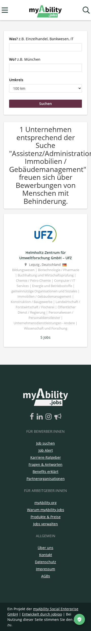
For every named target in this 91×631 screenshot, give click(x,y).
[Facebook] (33, 417)
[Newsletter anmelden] (57, 417)
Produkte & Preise (46, 516)
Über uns (45, 547)
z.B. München (24, 59)
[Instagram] (49, 417)
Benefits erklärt (45, 471)
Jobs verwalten (45, 523)
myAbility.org (45, 502)
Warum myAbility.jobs (45, 509)
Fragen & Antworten (45, 464)
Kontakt (45, 554)
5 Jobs (45, 337)
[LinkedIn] (40, 417)
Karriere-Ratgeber (45, 457)
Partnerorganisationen (46, 478)
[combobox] (45, 47)
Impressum (45, 569)
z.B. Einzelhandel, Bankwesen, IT (41, 38)
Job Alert (45, 450)
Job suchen (45, 443)
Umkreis (16, 79)
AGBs (45, 576)
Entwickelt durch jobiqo (42, 614)
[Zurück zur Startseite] (45, 10)
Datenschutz (45, 561)
